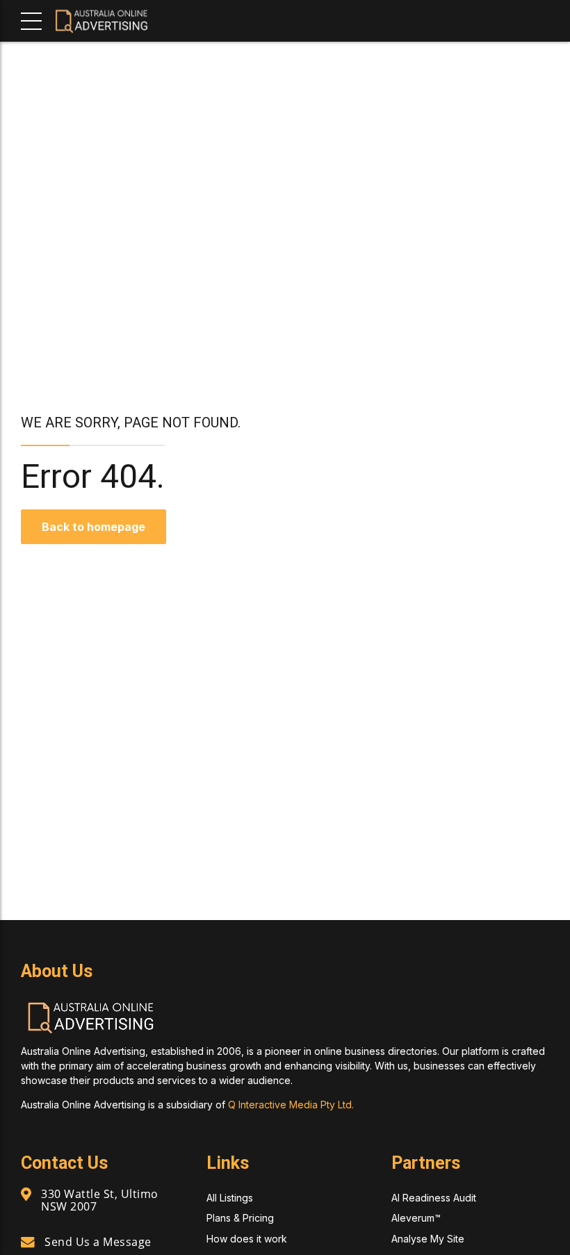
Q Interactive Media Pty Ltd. (291, 1104)
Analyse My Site (427, 1239)
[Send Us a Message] (28, 1242)
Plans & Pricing (240, 1218)
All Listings (229, 1198)
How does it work (246, 1239)
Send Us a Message (98, 1241)
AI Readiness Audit (433, 1198)
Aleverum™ (416, 1218)
